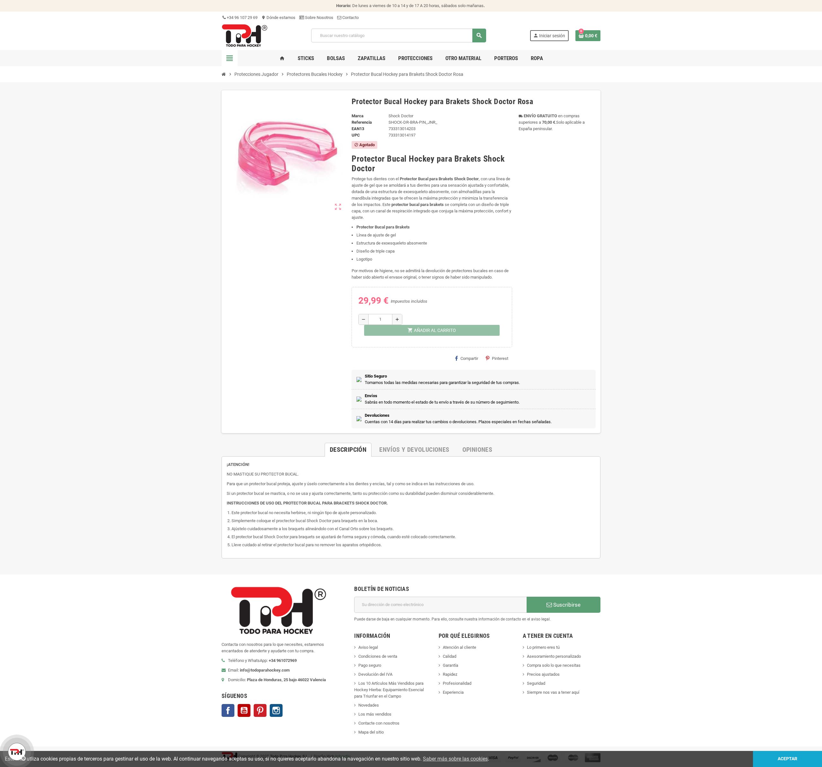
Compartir (469, 358)
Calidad (449, 656)
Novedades (368, 705)
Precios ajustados (543, 674)
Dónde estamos (278, 17)
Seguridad (536, 683)
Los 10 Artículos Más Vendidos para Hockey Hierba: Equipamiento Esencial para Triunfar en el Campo (389, 690)
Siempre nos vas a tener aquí (553, 692)
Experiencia (453, 692)
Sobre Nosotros (318, 17)
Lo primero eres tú (543, 647)
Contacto (350, 17)
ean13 (358, 128)
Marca (357, 115)
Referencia (362, 122)
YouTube (244, 710)
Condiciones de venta (377, 656)
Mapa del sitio (371, 732)
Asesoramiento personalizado (554, 656)
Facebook (228, 710)
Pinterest (500, 358)
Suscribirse (566, 605)
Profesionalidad (457, 683)
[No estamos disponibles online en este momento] (16, 751)
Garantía (450, 665)
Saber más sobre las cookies (455, 759)
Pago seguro (369, 665)
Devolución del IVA (375, 674)
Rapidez (450, 674)
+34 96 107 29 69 (242, 17)
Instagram (276, 710)
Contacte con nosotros (378, 723)
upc (356, 135)
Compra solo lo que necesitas (554, 665)
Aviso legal (368, 647)
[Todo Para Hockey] (244, 35)
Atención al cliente (459, 647)
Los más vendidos (374, 714)
